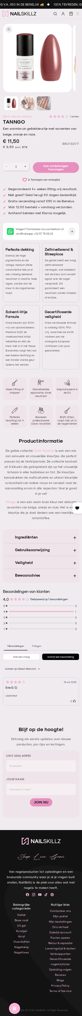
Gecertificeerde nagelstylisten (60, 961)
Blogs (60, 980)
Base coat (21, 920)
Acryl (21, 936)
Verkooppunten (60, 953)
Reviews (60, 974)
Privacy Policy (60, 985)
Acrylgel (21, 931)
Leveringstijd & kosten (60, 948)
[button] (55, 14)
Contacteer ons (60, 910)
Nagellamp (21, 947)
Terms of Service (60, 991)
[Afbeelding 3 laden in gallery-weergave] (44, 103)
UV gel (21, 925)
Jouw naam (15, 779)
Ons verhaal (60, 927)
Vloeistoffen (21, 941)
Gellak (21, 914)
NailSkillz (41, 1010)
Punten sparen (60, 937)
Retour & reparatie (60, 943)
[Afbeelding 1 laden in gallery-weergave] (11, 103)
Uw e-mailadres (18, 755)
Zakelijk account (60, 932)
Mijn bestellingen (60, 921)
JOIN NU (41, 802)
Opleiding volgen (60, 969)
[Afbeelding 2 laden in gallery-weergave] (27, 103)
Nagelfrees (21, 952)
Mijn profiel (60, 916)
